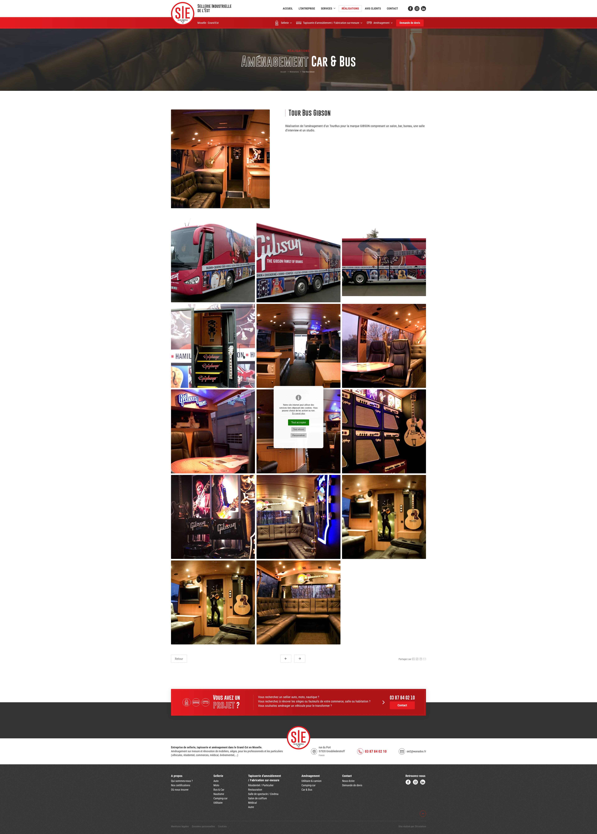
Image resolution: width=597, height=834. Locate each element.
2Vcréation (420, 826)
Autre (251, 807)
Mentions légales (180, 826)
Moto (216, 785)
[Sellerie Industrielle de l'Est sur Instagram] (416, 8)
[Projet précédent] (285, 659)
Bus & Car (218, 789)
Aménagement (381, 22)
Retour (179, 659)
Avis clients (373, 8)
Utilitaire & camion (311, 781)
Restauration (255, 789)
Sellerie (285, 22)
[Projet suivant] (299, 659)
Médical (252, 802)
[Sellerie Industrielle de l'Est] (182, 13)
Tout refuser (298, 429)
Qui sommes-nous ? (182, 781)
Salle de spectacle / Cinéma (263, 794)
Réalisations (350, 8)
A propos (176, 776)
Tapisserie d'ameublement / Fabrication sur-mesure (331, 22)
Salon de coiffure (257, 798)
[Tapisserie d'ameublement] (196, 704)
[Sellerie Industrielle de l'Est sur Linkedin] (423, 8)
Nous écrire (348, 781)
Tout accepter (298, 422)
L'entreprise (307, 8)
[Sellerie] (187, 704)
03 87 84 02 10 (402, 697)
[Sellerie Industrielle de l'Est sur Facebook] (410, 8)
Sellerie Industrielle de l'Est (214, 8)
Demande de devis (410, 22)
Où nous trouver (179, 789)
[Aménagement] (205, 704)
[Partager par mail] (424, 659)
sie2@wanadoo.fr (416, 751)
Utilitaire (217, 802)
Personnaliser (298, 435)
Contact (392, 8)
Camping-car (220, 798)
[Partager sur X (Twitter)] (417, 659)
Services (326, 8)
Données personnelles (203, 826)
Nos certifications (180, 785)
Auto (216, 781)
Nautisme (218, 794)
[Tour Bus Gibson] (220, 158)
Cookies (222, 826)
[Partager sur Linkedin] (420, 659)
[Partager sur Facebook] (413, 659)
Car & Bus (306, 789)
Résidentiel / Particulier (260, 785)
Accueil (288, 8)
